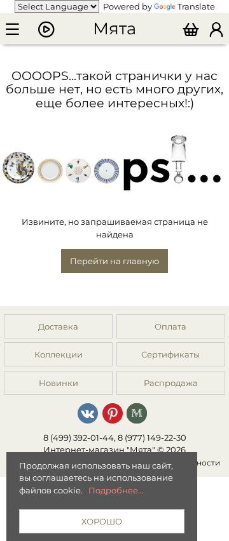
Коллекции (58, 354)
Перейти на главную (114, 261)
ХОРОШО (101, 521)
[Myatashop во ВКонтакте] (88, 412)
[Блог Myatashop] (137, 412)
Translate (196, 6)
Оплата (170, 326)
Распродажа (171, 383)
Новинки (58, 383)
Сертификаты (170, 354)
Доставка (58, 326)
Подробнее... (116, 490)
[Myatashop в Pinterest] (112, 412)
